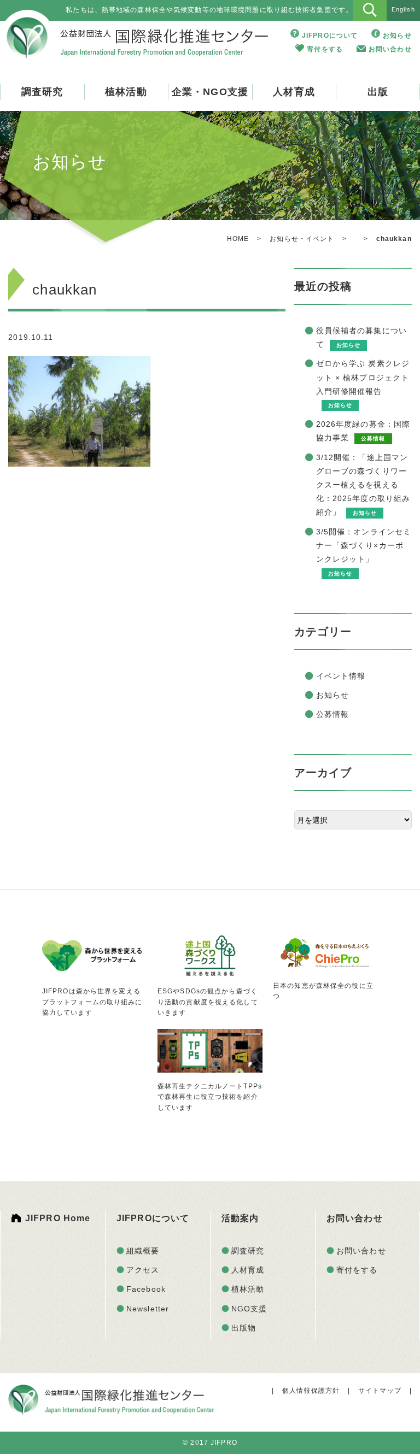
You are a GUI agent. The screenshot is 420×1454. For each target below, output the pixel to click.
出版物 (243, 1327)
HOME (238, 239)
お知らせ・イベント (302, 239)
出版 (378, 91)
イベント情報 (341, 676)
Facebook (146, 1289)
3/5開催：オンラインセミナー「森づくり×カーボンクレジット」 (364, 545)
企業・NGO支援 (210, 91)
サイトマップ (379, 1390)
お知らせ (397, 35)
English (403, 9)
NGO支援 (249, 1308)
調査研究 (42, 91)
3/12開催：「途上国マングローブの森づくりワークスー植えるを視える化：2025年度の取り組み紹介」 (363, 485)
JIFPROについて (330, 35)
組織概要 (142, 1250)
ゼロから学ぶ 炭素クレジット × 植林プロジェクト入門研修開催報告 (363, 377)
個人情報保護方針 (311, 1390)
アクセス (142, 1269)
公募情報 (332, 714)
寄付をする (325, 49)
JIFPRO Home (57, 1218)
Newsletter (147, 1308)
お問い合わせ (390, 49)
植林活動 (126, 91)
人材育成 (293, 91)
